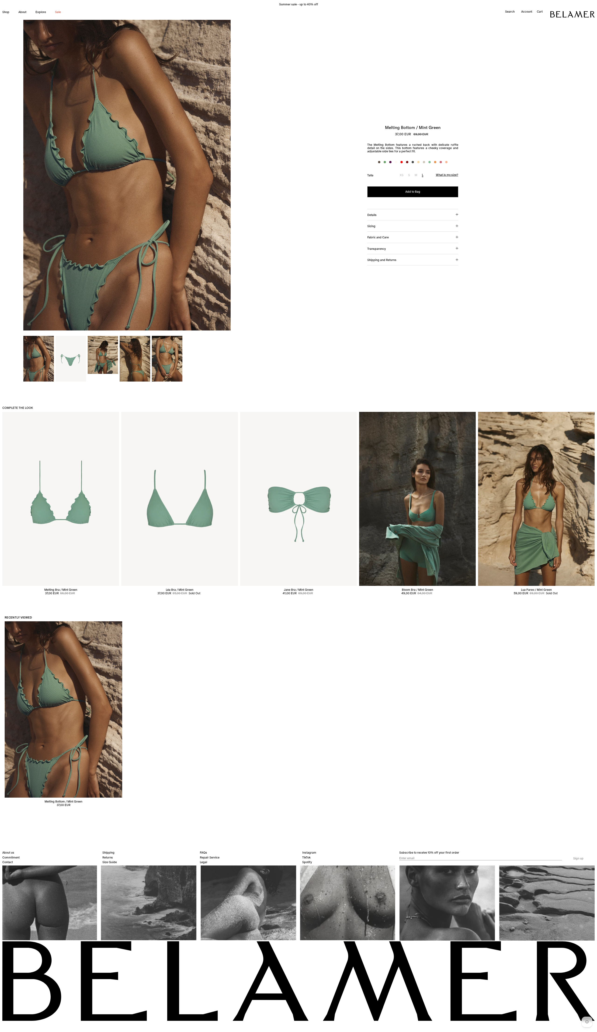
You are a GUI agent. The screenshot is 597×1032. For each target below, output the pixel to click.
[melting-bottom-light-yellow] (418, 162)
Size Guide (109, 862)
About (22, 12)
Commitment (11, 857)
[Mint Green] (429, 162)
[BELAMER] (572, 14)
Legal (203, 862)
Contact (7, 862)
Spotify (307, 862)
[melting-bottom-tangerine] (446, 162)
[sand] (424, 162)
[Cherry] (440, 162)
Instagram (309, 852)
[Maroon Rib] (407, 162)
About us (8, 852)
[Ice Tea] (435, 162)
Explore (40, 12)
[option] (127, 175)
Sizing (371, 226)
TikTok (306, 857)
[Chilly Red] (401, 162)
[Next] (225, 175)
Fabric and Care (378, 237)
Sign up (578, 858)
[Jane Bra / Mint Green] (298, 499)
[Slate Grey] (412, 162)
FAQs (203, 852)
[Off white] (396, 162)
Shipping (108, 852)
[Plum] (390, 162)
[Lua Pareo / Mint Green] (536, 499)
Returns (107, 857)
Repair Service (209, 857)
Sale (58, 12)
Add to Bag (412, 191)
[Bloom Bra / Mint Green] (417, 499)
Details (372, 215)
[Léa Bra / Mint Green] (179, 499)
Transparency (376, 249)
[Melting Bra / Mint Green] (60, 499)
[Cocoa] (379, 162)
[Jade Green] (384, 162)
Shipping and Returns (381, 260)
